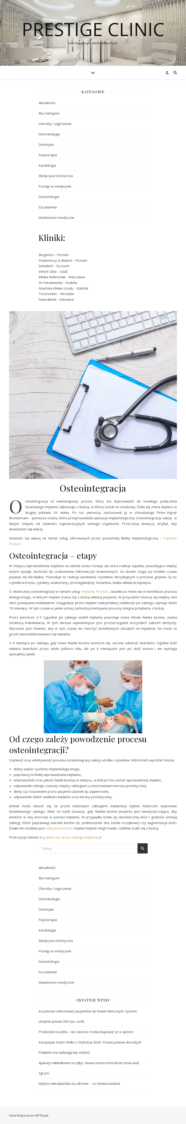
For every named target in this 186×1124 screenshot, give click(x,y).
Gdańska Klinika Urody (56, 288)
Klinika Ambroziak (52, 277)
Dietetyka (46, 144)
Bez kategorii (49, 113)
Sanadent (46, 265)
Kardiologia (47, 165)
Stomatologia (49, 196)
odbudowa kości (59, 828)
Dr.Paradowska (50, 282)
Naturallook (47, 299)
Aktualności (47, 102)
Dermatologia (49, 134)
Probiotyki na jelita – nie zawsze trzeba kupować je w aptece (86, 1031)
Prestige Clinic (93, 29)
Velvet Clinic (48, 271)
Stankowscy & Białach (55, 260)
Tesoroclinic (48, 293)
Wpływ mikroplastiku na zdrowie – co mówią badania (79, 1083)
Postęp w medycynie (55, 186)
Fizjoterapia (48, 155)
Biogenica (46, 254)
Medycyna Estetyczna (56, 175)
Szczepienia (48, 207)
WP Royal (41, 1115)
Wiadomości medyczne (56, 217)
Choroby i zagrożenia (55, 123)
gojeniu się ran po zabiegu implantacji (72, 837)
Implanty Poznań (94, 591)
